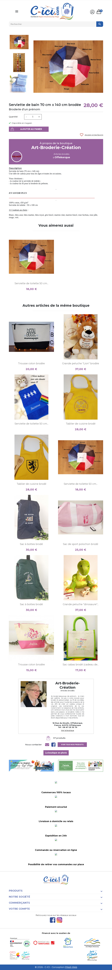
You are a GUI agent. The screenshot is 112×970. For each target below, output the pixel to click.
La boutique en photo (56, 752)
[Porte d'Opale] (92, 955)
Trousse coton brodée (31, 363)
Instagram (59, 920)
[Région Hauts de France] (68, 943)
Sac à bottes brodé (31, 544)
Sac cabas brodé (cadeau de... (81, 664)
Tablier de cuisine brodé (80, 423)
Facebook (52, 920)
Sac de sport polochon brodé (80, 544)
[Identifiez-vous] (92, 12)
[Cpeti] (20, 955)
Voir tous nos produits (72, 745)
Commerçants (19, 902)
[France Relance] (20, 943)
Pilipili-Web (71, 967)
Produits (16, 890)
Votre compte (19, 908)
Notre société (19, 896)
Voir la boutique (67, 730)
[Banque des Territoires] (44, 943)
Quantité (13, 117)
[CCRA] (92, 943)
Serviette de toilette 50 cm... (31, 283)
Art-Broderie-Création (56, 147)
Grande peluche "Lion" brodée (80, 363)
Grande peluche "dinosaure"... (80, 604)
